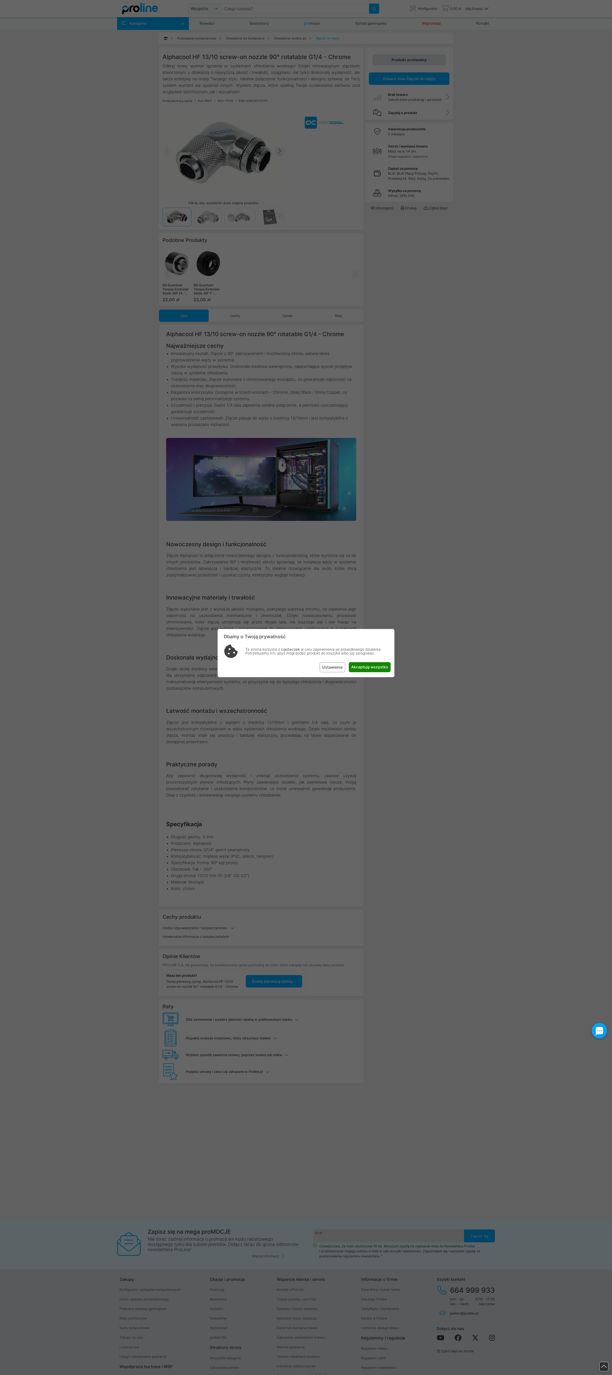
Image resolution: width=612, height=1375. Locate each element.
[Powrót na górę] (604, 1366)
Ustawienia (332, 667)
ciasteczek (290, 649)
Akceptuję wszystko (369, 667)
